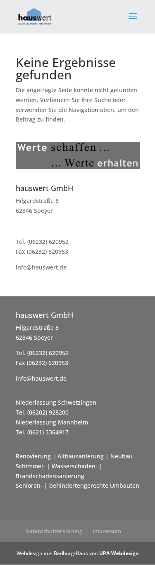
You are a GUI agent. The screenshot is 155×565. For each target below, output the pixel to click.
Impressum (107, 531)
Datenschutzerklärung (53, 531)
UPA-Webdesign (119, 553)
